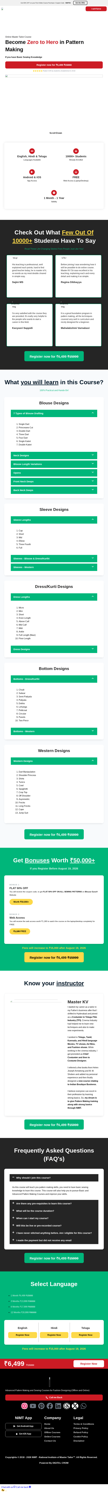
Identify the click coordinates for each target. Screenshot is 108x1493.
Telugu (85, 1328)
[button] (84, 8)
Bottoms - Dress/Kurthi (26, 679)
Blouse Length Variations (27, 464)
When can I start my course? (32, 1218)
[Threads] (66, 1406)
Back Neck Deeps (23, 490)
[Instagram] (24, 1406)
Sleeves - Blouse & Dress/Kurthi (31, 558)
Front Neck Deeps (23, 481)
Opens (17, 473)
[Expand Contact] (3, 1490)
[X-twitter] (75, 1406)
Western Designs (23, 761)
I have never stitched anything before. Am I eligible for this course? (54, 1233)
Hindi (54, 1328)
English (22, 1328)
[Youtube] (33, 1406)
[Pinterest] (41, 1406)
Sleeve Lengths (22, 520)
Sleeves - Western (23, 567)
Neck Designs (21, 455)
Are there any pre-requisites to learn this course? (44, 1203)
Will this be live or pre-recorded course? (39, 1225)
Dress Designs (21, 649)
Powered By (46, 1463)
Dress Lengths (21, 597)
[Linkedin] (58, 1406)
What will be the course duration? (35, 1211)
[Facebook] (49, 1406)
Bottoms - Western (24, 731)
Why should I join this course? (33, 1177)
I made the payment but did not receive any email (44, 1240)
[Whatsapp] (83, 1406)
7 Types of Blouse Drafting (28, 413)
